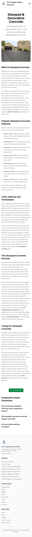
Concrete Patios (6, 464)
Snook (3, 499)
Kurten (3, 494)
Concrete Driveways (7, 461)
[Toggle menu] (29, 3)
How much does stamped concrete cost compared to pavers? (12, 408)
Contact (3, 517)
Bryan (3, 489)
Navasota (4, 504)
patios (9, 112)
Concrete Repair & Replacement (10, 471)
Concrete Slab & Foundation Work (11, 466)
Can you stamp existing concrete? (10, 425)
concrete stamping (12, 317)
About (3, 515)
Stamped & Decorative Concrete (10, 469)
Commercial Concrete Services (10, 476)
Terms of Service (6, 520)
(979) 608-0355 (17, 390)
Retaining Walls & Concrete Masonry (11, 479)
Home (3, 512)
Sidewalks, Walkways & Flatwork (10, 474)
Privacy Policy (5, 522)
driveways (15, 112)
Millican (3, 502)
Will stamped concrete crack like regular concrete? (14, 417)
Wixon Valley (5, 497)
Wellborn (3, 492)
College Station (5, 487)
